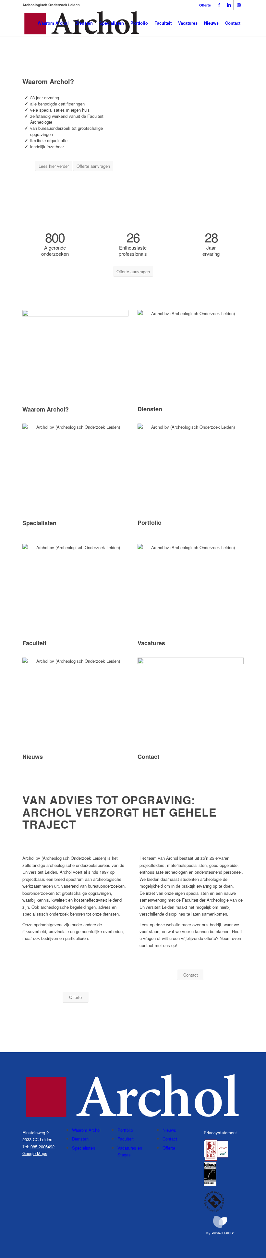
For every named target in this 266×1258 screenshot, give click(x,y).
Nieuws (169, 1130)
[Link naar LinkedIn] (229, 5)
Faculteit (125, 1139)
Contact (170, 1139)
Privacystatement (220, 1132)
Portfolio (125, 1130)
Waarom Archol (86, 1130)
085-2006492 (42, 1146)
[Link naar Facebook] (219, 5)
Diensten (80, 1139)
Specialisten (83, 1148)
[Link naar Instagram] (239, 5)
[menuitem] (203, 5)
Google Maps (34, 1153)
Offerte (205, 5)
